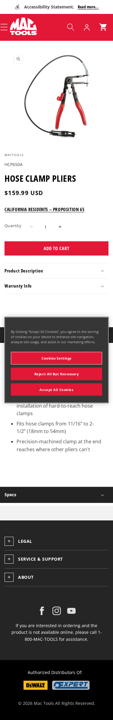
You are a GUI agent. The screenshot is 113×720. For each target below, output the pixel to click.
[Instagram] (56, 611)
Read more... (88, 7)
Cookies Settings (56, 358)
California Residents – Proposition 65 (44, 209)
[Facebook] (42, 611)
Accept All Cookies (56, 389)
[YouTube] (71, 611)
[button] (70, 27)
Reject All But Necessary (56, 373)
